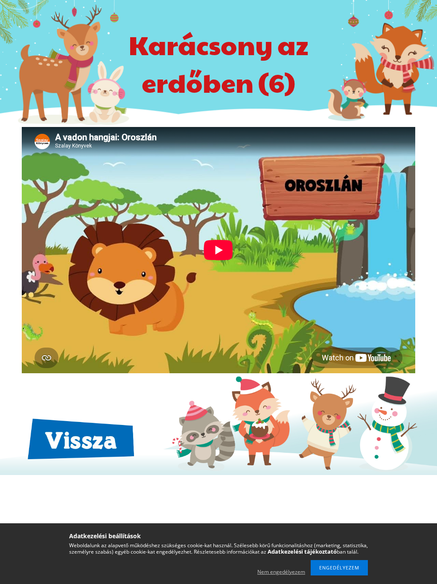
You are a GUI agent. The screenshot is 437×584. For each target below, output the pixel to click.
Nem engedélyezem (281, 571)
